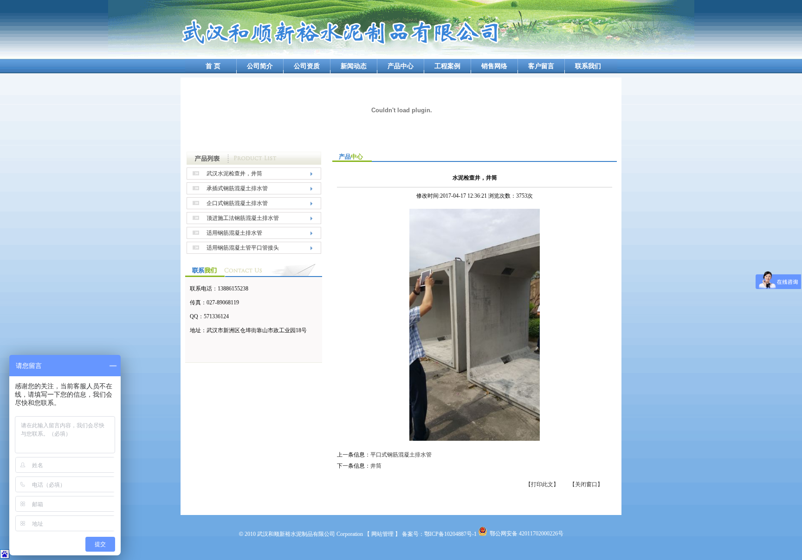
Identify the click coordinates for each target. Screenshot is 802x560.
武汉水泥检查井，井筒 (234, 173)
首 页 (213, 66)
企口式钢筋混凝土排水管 (237, 203)
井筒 (376, 466)
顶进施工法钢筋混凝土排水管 (243, 218)
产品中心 (401, 66)
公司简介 (260, 66)
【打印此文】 (542, 484)
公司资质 (307, 66)
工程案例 (447, 66)
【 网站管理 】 (382, 534)
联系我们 (588, 66)
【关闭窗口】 (586, 484)
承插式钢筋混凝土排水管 (237, 188)
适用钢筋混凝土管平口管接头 (243, 248)
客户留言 (541, 66)
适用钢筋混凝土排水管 (234, 233)
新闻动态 (354, 66)
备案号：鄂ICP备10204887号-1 (439, 534)
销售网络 (494, 66)
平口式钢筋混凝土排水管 (401, 454)
